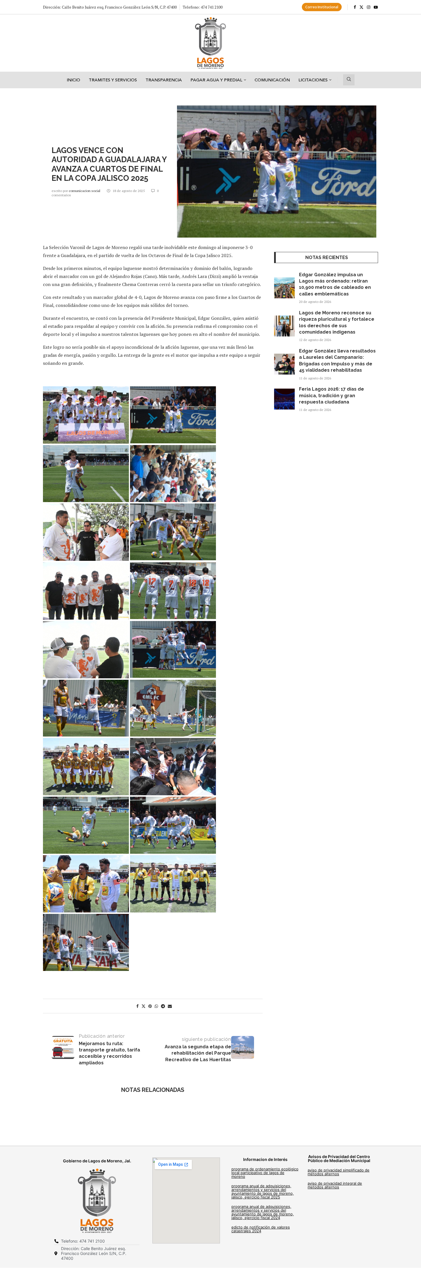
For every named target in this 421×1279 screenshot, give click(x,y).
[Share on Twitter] (143, 1006)
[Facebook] (354, 7)
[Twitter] (361, 7)
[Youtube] (375, 7)
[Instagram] (369, 7)
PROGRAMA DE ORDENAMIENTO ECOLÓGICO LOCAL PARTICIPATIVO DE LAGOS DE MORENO (264, 1173)
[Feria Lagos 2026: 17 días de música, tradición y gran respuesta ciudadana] (284, 399)
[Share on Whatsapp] (156, 1006)
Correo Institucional (321, 7)
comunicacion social (85, 191)
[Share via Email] (170, 1006)
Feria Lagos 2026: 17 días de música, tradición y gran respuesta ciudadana (331, 395)
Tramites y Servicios (113, 80)
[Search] (349, 79)
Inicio (73, 80)
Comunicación (272, 80)
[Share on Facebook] (137, 1006)
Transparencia (163, 80)
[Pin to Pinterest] (150, 1006)
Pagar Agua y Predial (216, 80)
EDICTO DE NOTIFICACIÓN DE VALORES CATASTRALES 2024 (260, 1229)
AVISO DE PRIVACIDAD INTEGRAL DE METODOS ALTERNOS (335, 1185)
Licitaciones (313, 80)
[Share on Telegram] (163, 1006)
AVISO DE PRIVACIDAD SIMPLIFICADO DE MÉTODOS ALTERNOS (338, 1172)
